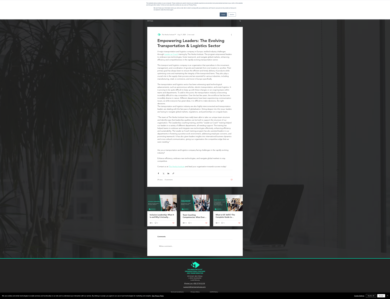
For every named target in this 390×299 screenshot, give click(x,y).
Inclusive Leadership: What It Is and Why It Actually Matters (162, 216)
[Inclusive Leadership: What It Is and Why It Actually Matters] (162, 203)
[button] (240, 21)
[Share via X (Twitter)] (163, 173)
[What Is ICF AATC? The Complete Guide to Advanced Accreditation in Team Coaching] (228, 203)
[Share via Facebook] (158, 173)
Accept (381, 296)
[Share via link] (173, 173)
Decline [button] (232, 14)
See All (240, 191)
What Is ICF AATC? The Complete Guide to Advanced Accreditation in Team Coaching (227, 216)
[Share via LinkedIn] (168, 173)
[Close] (387, 295)
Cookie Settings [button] (359, 296)
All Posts (150, 21)
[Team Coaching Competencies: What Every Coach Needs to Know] (195, 203)
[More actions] (231, 34)
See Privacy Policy (158, 296)
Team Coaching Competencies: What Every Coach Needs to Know (194, 216)
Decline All (371, 296)
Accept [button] (223, 14)
